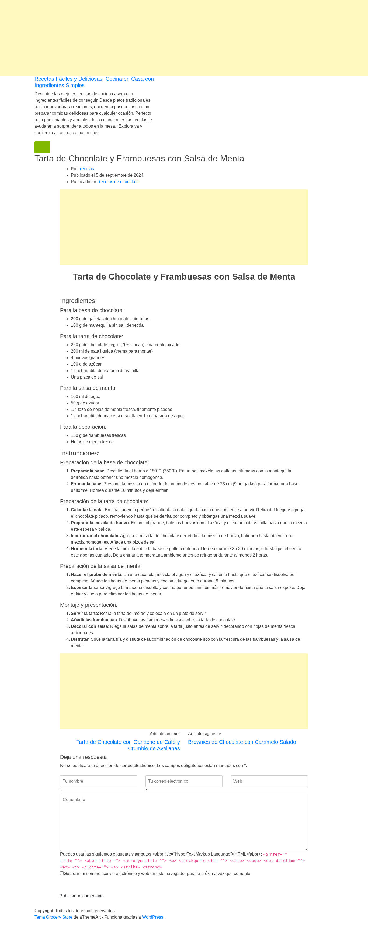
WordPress (152, 917)
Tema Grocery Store (53, 917)
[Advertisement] (161, 38)
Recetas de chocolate (118, 181)
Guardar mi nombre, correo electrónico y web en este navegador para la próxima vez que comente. (157, 873)
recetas (87, 168)
